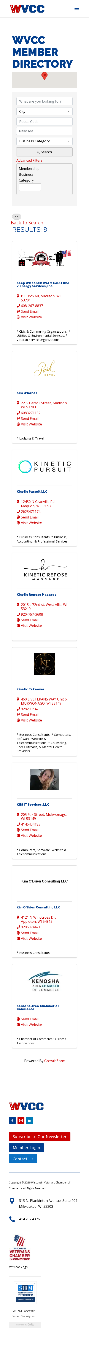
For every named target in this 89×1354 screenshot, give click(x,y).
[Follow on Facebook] (12, 1120)
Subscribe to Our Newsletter (40, 1136)
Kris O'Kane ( (27, 393)
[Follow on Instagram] (20, 1120)
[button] (76, 11)
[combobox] (44, 111)
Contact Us (23, 1158)
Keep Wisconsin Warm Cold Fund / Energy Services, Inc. (43, 284)
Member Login (26, 1147)
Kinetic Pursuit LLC (32, 491)
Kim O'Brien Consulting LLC (38, 907)
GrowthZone (54, 1060)
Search (46, 152)
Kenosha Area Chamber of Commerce (38, 1007)
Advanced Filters (29, 160)
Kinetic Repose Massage (37, 594)
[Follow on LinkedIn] (29, 1120)
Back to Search (27, 222)
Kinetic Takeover (30, 689)
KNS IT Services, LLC (33, 804)
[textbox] (20, 186)
